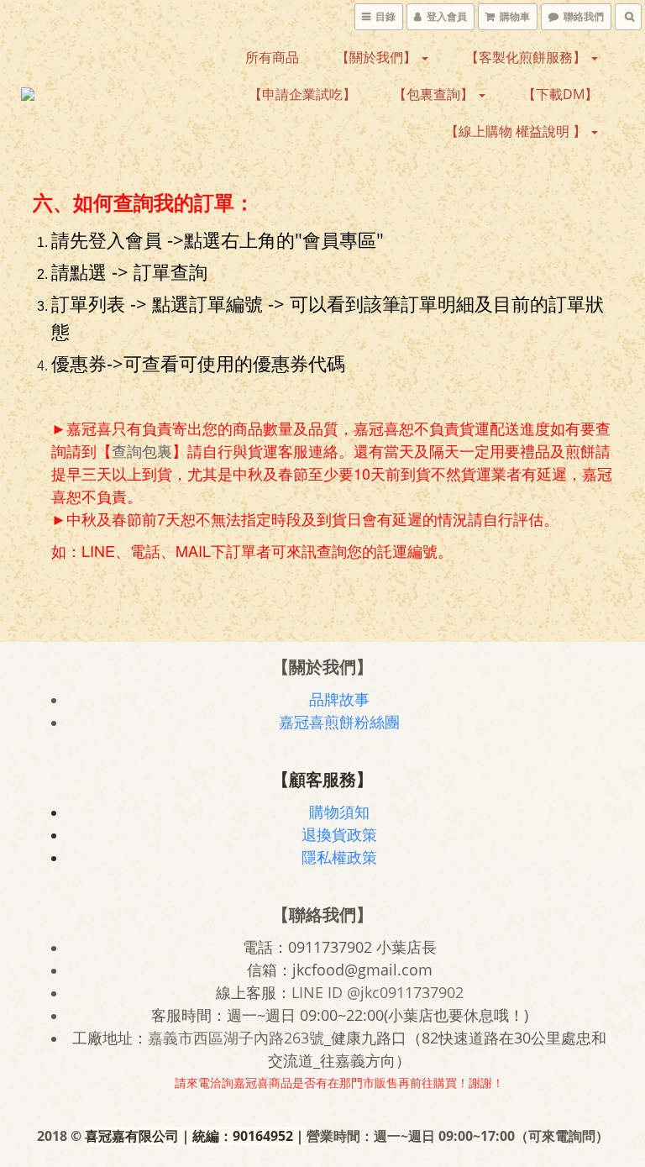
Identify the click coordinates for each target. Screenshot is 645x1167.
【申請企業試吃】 (302, 94)
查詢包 (134, 451)
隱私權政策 (339, 857)
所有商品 (272, 57)
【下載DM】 (560, 94)
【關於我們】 (378, 57)
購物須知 (339, 812)
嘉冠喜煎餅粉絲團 (339, 722)
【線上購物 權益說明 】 (517, 131)
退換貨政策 (339, 834)
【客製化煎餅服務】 (527, 57)
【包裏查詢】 (435, 94)
